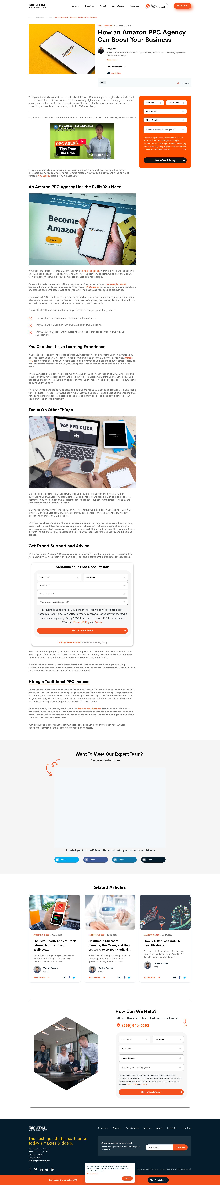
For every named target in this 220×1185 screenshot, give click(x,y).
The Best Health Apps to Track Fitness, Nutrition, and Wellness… (54, 945)
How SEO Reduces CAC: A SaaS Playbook (162, 943)
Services (75, 6)
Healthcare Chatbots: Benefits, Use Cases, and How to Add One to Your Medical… (110, 945)
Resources (134, 6)
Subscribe (180, 1147)
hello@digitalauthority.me (39, 1161)
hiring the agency (91, 270)
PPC (102, 82)
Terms (98, 622)
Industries (89, 6)
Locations (186, 1128)
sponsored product (116, 283)
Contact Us (182, 6)
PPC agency (43, 175)
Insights (148, 1128)
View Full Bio (116, 73)
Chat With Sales (157, 1180)
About (103, 6)
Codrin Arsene (50, 968)
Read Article (39, 977)
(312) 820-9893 (35, 1158)
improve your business (89, 708)
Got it (127, 1178)
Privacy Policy (81, 622)
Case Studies (118, 6)
